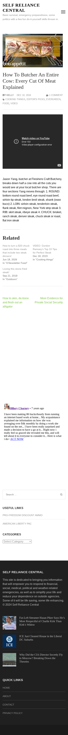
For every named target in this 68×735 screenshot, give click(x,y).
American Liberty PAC (17, 523)
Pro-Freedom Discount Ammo (23, 515)
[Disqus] (33, 356)
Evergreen (53, 99)
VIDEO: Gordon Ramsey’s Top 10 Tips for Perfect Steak (45, 249)
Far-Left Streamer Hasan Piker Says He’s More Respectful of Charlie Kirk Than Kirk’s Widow (42, 621)
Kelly (10, 95)
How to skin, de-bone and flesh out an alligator (16, 302)
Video (14, 103)
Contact (8, 704)
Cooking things (15, 99)
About (7, 696)
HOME (6, 687)
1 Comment (56, 95)
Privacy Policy (12, 713)
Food (6, 103)
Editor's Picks (36, 99)
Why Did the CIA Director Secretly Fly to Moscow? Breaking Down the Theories (41, 658)
